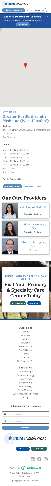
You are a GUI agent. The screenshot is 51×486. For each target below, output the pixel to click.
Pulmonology (25, 386)
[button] (25, 65)
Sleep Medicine (25, 390)
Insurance (25, 342)
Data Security (27, 473)
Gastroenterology (25, 375)
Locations (25, 339)
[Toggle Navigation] (47, 4)
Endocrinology (25, 371)
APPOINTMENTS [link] (15, 10)
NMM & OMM (25, 379)
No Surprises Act (25, 361)
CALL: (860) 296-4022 (12, 186)
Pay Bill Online (26, 350)
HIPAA (36, 473)
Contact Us (38, 10)
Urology (26, 397)
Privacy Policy (15, 473)
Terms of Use (24, 476)
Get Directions (10, 137)
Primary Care (25, 382)
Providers (25, 335)
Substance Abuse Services (25, 393)
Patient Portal (25, 346)
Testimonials (25, 357)
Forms (25, 353)
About (25, 331)
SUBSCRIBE (25, 428)
